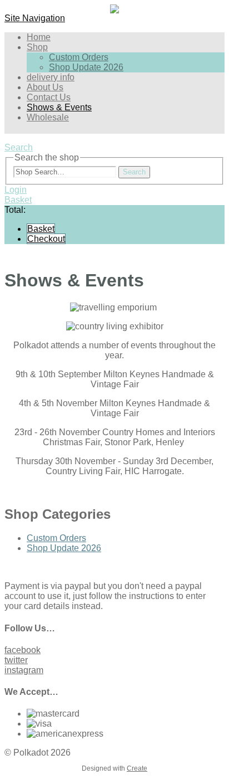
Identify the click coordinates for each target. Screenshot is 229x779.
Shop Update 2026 (86, 67)
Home (39, 37)
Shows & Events (59, 107)
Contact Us (49, 97)
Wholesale (48, 117)
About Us (45, 87)
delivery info (50, 77)
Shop (37, 47)
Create (137, 768)
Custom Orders (78, 57)
